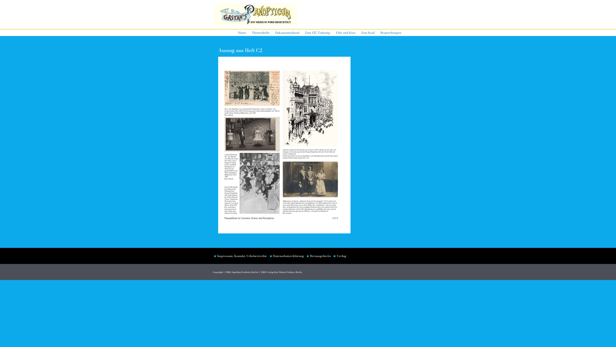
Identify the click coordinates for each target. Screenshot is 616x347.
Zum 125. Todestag (317, 33)
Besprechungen (391, 33)
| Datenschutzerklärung (288, 256)
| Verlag (340, 256)
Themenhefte (261, 33)
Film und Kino (345, 33)
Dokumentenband (287, 33)
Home (242, 33)
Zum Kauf (368, 33)
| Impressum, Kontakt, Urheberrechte (241, 256)
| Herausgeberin (319, 256)
